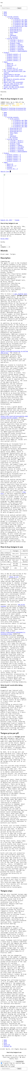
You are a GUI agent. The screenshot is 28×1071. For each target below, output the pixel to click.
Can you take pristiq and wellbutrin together (13, 84)
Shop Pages (14, 32)
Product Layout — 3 (14, 57)
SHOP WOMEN (4, 105)
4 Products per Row (20, 23)
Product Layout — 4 (14, 59)
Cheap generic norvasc (12, 74)
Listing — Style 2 (16, 41)
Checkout (13, 35)
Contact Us (8, 1046)
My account (14, 37)
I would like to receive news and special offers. (13, 1064)
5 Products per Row (20, 24)
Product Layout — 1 (14, 54)
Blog (5, 13)
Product (6, 52)
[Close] (1, 6)
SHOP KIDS (15, 105)
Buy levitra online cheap (13, 69)
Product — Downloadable (18, 51)
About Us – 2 (11, 65)
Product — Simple (16, 44)
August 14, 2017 (6, 220)
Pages (6, 62)
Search (19, 8)
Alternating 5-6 (16, 30)
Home (5, 12)
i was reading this (20, 294)
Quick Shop (4, 238)
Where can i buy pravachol (13, 82)
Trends (17, 220)
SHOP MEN (19, 104)
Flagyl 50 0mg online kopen (14, 87)
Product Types (15, 43)
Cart (11, 34)
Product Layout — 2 (14, 55)
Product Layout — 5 (14, 60)
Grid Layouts (14, 18)
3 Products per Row (20, 21)
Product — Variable (17, 46)
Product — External (17, 49)
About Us (10, 63)
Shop (5, 15)
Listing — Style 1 (16, 40)
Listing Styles (12, 38)
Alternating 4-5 (16, 29)
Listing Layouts (13, 16)
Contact (9, 66)
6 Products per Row (20, 26)
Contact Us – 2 (12, 68)
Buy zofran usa (9, 80)
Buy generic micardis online (14, 79)
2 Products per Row (20, 20)
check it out (14, 577)
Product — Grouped (16, 48)
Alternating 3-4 (16, 27)
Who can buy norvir (11, 88)
